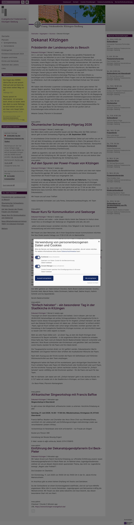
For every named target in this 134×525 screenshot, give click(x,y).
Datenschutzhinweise (68, 251)
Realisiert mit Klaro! (92, 283)
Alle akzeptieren (90, 278)
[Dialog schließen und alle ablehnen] (98, 240)
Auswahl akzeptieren (44, 278)
